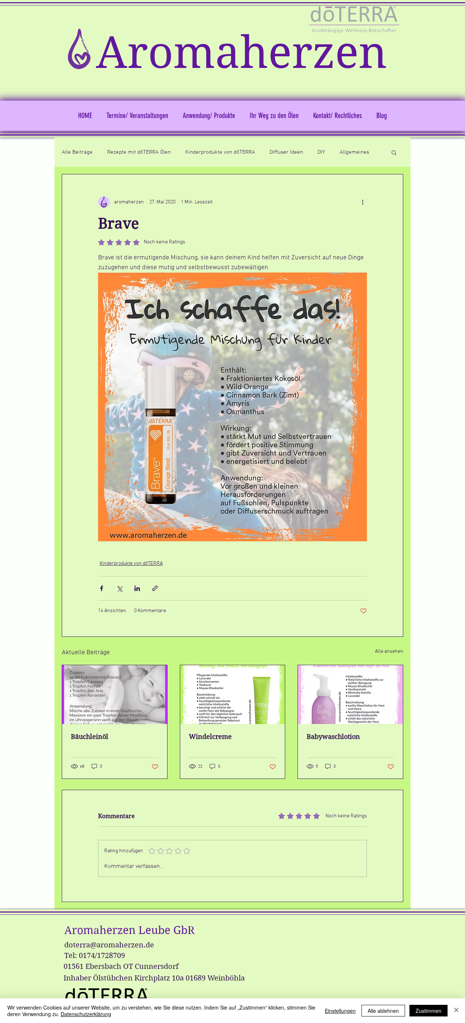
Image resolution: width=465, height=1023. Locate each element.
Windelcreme (210, 736)
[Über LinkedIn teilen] (137, 588)
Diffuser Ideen (286, 152)
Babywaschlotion (333, 736)
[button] (394, 152)
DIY (321, 152)
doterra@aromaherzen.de (109, 945)
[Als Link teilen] (154, 588)
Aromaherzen (241, 53)
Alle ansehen (389, 651)
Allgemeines (354, 152)
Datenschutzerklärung (86, 1014)
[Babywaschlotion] (350, 694)
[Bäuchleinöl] (114, 694)
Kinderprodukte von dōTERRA (220, 152)
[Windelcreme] (232, 694)
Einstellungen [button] (340, 1010)
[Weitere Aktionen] (362, 202)
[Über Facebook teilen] (101, 588)
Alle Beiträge (77, 152)
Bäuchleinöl (89, 736)
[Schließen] (456, 1010)
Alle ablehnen (383, 1010)
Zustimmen (428, 1010)
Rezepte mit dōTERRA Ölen (139, 152)
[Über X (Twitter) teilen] (119, 588)
